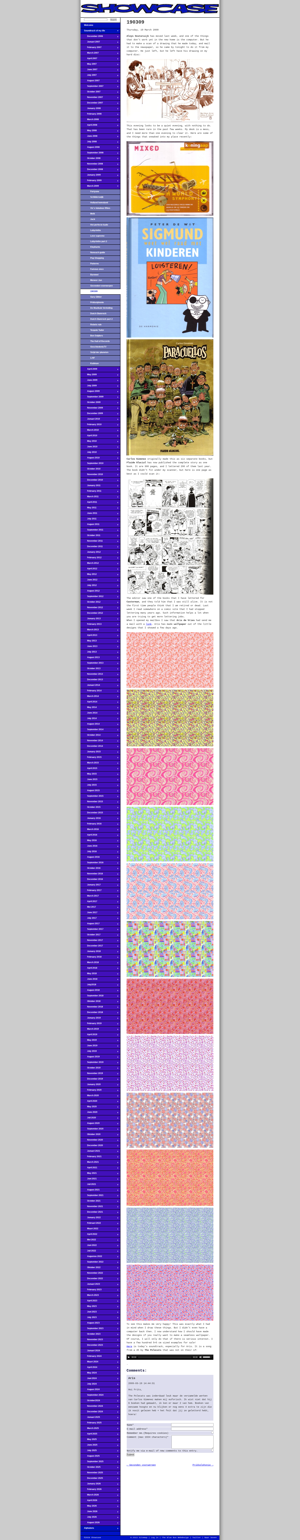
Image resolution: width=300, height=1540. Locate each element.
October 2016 (91, 869)
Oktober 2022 (91, 1268)
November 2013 (92, 675)
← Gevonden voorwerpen (141, 1465)
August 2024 (90, 1390)
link (149, 624)
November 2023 (92, 1340)
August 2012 (90, 592)
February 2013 (91, 625)
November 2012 (92, 608)
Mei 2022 (88, 1240)
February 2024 (91, 1357)
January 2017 (91, 886)
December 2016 (92, 880)
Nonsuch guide (97, 252)
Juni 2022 (89, 1246)
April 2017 (89, 902)
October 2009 (91, 403)
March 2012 (90, 564)
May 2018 (89, 974)
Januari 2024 (90, 1351)
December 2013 (92, 680)
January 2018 (91, 952)
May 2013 (89, 642)
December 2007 (92, 104)
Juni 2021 (89, 1179)
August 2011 (90, 525)
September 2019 (92, 1063)
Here (129, 1346)
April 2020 (89, 1102)
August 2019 (90, 1057)
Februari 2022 (91, 1224)
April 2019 (89, 1035)
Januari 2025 (90, 1418)
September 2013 (92, 664)
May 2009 (89, 375)
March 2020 (90, 1096)
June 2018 (89, 980)
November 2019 (92, 1074)
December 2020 (92, 1146)
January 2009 (91, 176)
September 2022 (92, 1263)
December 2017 (92, 947)
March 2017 (90, 897)
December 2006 (92, 37)
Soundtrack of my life (93, 31)
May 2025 (89, 1440)
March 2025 (90, 1429)
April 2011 (89, 503)
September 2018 (92, 996)
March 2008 (90, 120)
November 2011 (92, 542)
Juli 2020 (88, 1118)
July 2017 (89, 919)
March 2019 (90, 1030)
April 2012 (89, 569)
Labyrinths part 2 (98, 241)
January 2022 (91, 1218)
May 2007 (89, 65)
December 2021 (92, 1213)
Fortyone (94, 191)
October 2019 (91, 1069)
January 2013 (91, 619)
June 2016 (89, 847)
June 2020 (89, 1113)
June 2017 (89, 913)
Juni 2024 (89, 1379)
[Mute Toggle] (200, 1357)
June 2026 (89, 1512)
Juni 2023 (89, 1313)
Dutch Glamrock (98, 313)
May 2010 (89, 442)
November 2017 (92, 941)
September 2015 (92, 797)
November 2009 (92, 409)
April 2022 (89, 1235)
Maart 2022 (89, 1229)
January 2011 (91, 486)
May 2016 (89, 841)
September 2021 (92, 1196)
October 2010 (91, 470)
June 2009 (89, 381)
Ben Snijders (96, 335)
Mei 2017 (88, 908)
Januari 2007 (90, 43)
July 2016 (89, 852)
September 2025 (92, 1462)
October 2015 (91, 808)
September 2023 (92, 1329)
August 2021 (90, 1191)
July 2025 (89, 1451)
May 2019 (89, 1041)
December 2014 (92, 747)
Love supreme (97, 236)
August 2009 (90, 392)
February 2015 (91, 758)
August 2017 (90, 924)
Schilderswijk (96, 197)
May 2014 (89, 708)
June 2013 (89, 647)
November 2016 (92, 874)
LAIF (92, 358)
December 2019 (92, 1080)
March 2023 (90, 1296)
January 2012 (91, 553)
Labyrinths (95, 230)
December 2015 (92, 813)
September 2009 (92, 397)
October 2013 (91, 669)
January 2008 (91, 109)
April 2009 (89, 370)
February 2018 (91, 958)
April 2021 (89, 1168)
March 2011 (90, 497)
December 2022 (92, 1279)
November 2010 (92, 475)
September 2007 (92, 87)
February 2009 (91, 181)
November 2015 (92, 802)
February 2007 (91, 48)
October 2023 (91, 1335)
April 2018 (89, 969)
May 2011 (89, 508)
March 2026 (90, 1496)
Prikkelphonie (97, 302)
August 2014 (90, 725)
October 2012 (91, 603)
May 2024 (89, 1374)
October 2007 (91, 92)
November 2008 (92, 165)
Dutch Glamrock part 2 (101, 319)
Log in (154, 1538)
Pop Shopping (97, 258)
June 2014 (89, 714)
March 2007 (90, 54)
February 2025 (91, 1423)
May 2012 (89, 575)
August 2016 (90, 858)
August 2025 (90, 1457)
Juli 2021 (88, 1185)
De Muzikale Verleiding (101, 308)
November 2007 (92, 98)
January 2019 (91, 1019)
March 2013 (90, 630)
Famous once (97, 269)
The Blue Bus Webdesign (175, 1538)
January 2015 (91, 752)
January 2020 (91, 1085)
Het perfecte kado (99, 225)
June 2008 (89, 137)
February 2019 (91, 1024)
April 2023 (89, 1301)
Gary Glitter (96, 297)
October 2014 (91, 736)
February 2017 (91, 891)
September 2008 (92, 153)
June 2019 (89, 1046)
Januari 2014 (90, 686)
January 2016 (91, 819)
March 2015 (90, 764)
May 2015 (89, 775)
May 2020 (89, 1107)
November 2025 (92, 1473)
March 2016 (90, 830)
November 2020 (92, 1141)
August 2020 (90, 1124)
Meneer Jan (96, 280)
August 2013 (90, 658)
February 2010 (91, 425)
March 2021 (90, 1163)
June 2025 (89, 1446)
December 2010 (92, 481)
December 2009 (92, 414)
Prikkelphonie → (203, 1465)
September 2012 (92, 597)
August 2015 (90, 791)
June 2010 (89, 447)
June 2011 (89, 514)
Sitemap (143, 1538)
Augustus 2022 (91, 1257)
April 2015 (89, 769)
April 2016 (89, 836)
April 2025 (89, 1435)
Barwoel (94, 274)
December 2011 (92, 547)
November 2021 (92, 1207)
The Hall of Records (100, 341)
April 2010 (89, 436)
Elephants (95, 247)
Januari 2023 (90, 1285)
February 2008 (91, 115)
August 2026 (90, 1523)
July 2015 (89, 786)
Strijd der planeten (99, 352)
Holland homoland (99, 202)
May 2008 (89, 131)
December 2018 (92, 1013)
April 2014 (89, 703)
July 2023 (89, 1318)
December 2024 (92, 1412)
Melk (92, 213)
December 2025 (92, 1479)
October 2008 (91, 159)
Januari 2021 (90, 1152)
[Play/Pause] (128, 1357)
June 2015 (89, 780)
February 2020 (91, 1091)
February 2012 (91, 558)
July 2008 (89, 142)
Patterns (94, 263)
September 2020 (92, 1130)
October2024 (90, 1401)
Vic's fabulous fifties (100, 208)
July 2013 (89, 653)
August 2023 (90, 1324)
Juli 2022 (88, 1252)
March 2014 (90, 697)
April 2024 (89, 1368)
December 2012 (92, 614)
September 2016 (92, 863)
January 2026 (91, 1484)
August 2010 (90, 458)
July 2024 (89, 1385)
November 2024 (92, 1407)
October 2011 (90, 536)
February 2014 (91, 691)
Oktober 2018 (91, 1002)
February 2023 (91, 1290)
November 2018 (92, 1008)
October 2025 (91, 1468)
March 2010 (90, 431)
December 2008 (92, 170)
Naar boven (211, 1538)
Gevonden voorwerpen (101, 286)
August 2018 (90, 991)
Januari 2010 (90, 420)
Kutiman (94, 363)
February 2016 (91, 825)
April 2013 (89, 636)
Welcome (87, 26)
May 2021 (89, 1174)
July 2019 (89, 1052)
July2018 (88, 985)
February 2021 (91, 1157)
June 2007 (89, 70)
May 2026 (89, 1507)
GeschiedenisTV (98, 347)
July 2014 (89, 719)
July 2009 (89, 386)
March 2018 (90, 963)
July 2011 (89, 519)
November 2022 (92, 1274)
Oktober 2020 (91, 1135)
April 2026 (89, 1501)
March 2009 (90, 187)
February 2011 (91, 492)
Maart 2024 (89, 1362)
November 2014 (92, 741)
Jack (92, 219)
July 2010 (89, 453)
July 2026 (89, 1518)
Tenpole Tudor (97, 330)
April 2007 (89, 59)
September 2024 (92, 1396)
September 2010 (92, 464)
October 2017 (91, 935)
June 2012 (89, 580)
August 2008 (90, 148)
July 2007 (89, 76)
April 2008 (89, 126)
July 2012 (89, 586)
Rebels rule (96, 324)
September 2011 (92, 531)
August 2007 (90, 81)
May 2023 (89, 1307)
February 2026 (91, 1490)
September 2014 (92, 730)
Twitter (196, 1538)
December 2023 (92, 1346)
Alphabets (87, 1529)
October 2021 (91, 1202)
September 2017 (92, 930)
